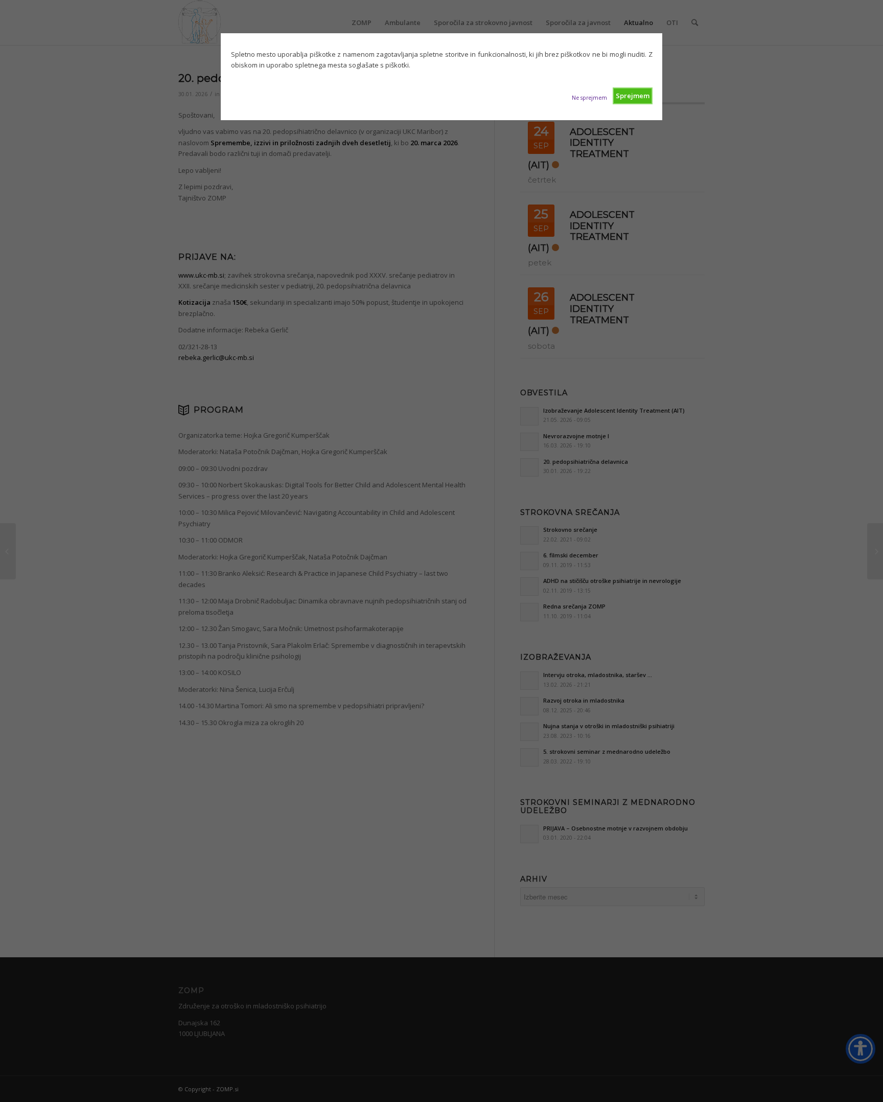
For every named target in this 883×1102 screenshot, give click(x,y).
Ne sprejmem (589, 97)
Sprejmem (632, 95)
